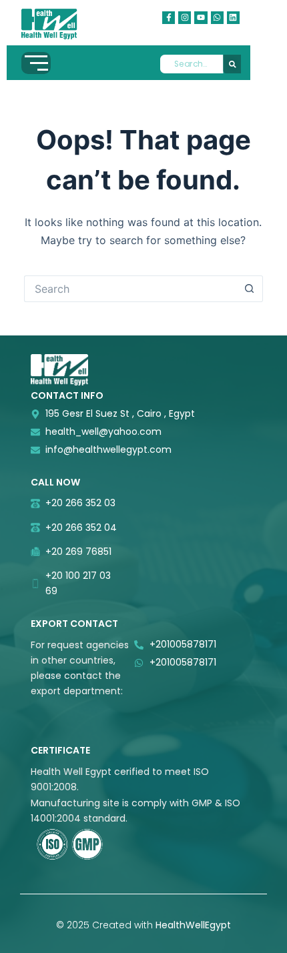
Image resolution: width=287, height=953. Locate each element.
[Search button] (249, 288)
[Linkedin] (233, 17)
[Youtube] (200, 17)
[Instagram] (184, 17)
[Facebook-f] (168, 17)
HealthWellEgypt (193, 925)
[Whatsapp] (217, 17)
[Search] (232, 64)
